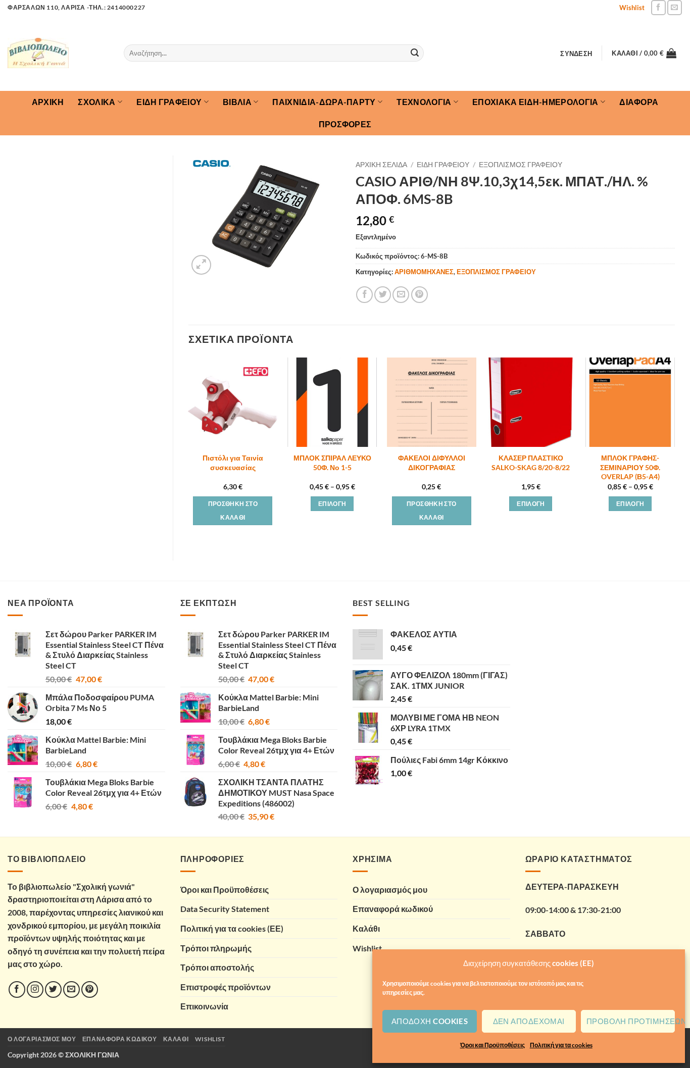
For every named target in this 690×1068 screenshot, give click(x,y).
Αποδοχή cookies (429, 1021)
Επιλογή (332, 503)
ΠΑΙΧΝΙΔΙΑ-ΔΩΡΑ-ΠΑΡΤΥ (323, 102)
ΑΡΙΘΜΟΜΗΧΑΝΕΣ (424, 272)
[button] (576, 53)
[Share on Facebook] (364, 294)
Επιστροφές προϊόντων (225, 987)
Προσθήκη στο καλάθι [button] (233, 510)
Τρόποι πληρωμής (216, 948)
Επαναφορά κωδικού (393, 908)
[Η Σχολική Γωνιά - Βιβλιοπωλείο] (58, 53)
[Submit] (414, 53)
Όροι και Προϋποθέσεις (492, 1045)
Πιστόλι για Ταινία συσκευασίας (233, 462)
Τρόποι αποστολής (217, 967)
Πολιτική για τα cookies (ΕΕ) (231, 928)
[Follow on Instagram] (35, 989)
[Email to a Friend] (400, 294)
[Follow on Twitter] (53, 989)
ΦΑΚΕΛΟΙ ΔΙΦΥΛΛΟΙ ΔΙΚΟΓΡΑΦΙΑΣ (431, 462)
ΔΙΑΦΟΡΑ (638, 102)
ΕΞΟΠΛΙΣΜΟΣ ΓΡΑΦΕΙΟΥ (520, 165)
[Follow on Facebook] (658, 7)
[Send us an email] (674, 7)
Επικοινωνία (204, 1006)
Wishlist (632, 8)
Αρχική (48, 102)
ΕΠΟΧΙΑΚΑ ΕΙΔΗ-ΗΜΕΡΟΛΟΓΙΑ (535, 102)
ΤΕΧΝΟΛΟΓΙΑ (424, 102)
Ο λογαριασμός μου (390, 889)
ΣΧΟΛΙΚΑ (96, 102)
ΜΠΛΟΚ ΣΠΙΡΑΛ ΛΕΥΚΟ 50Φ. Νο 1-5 (332, 462)
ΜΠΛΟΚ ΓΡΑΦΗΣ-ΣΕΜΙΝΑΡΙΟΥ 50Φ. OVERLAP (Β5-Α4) (630, 467)
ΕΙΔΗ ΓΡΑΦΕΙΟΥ (169, 102)
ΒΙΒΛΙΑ (237, 102)
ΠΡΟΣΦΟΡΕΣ (345, 124)
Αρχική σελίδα (381, 165)
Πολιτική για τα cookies (561, 1045)
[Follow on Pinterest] (89, 989)
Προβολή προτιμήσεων (630, 1021)
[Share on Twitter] (382, 294)
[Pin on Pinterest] (419, 294)
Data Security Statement (224, 908)
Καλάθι (366, 928)
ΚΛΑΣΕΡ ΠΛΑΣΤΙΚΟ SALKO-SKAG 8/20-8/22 (530, 462)
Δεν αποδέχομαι (529, 1021)
